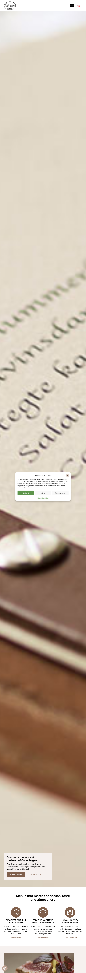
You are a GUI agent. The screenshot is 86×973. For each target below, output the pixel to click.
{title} (39, 498)
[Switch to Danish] (78, 5)
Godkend (26, 493)
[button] (67, 475)
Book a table (16, 875)
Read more (36, 875)
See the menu (16, 938)
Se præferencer (60, 493)
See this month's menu (43, 938)
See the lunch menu (70, 938)
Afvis (43, 493)
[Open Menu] (72, 5)
